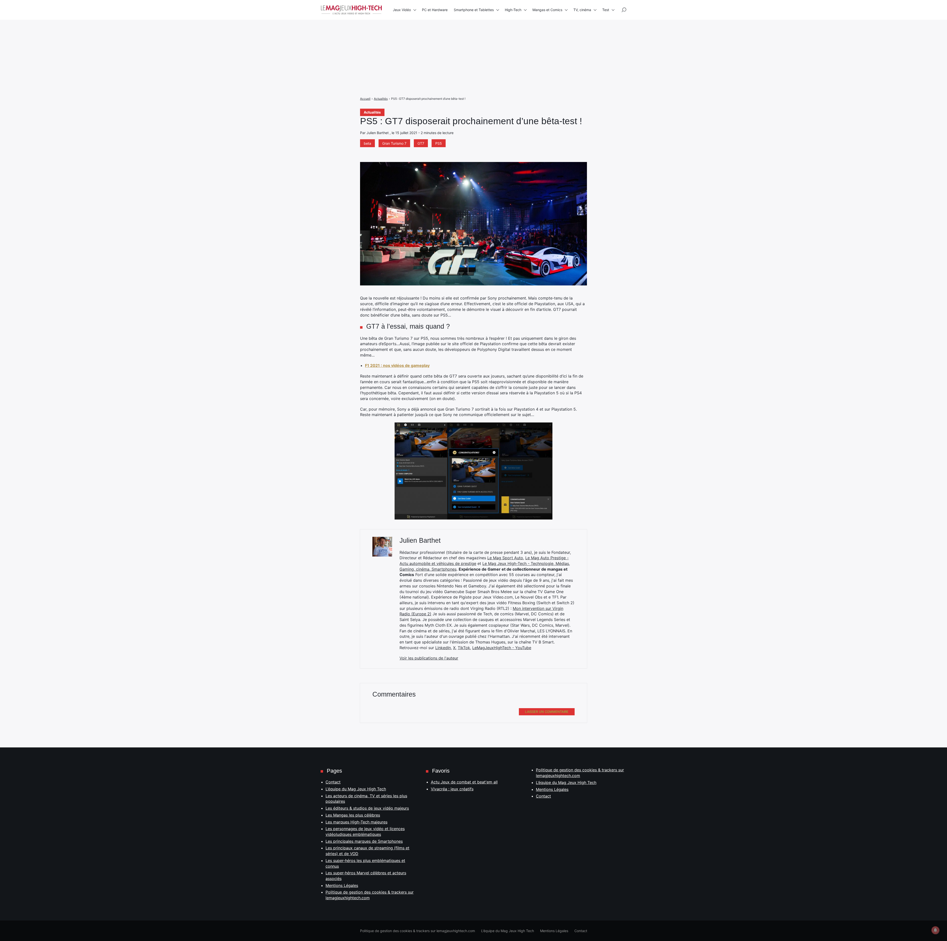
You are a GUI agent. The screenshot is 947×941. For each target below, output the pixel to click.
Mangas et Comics (547, 10)
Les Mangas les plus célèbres (353, 815)
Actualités (372, 112)
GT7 (421, 143)
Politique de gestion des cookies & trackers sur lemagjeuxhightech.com (417, 931)
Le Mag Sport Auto (505, 557)
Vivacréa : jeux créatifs (452, 788)
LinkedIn (443, 647)
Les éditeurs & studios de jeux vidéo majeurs (367, 808)
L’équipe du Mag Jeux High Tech (356, 788)
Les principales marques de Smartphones (364, 841)
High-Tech (513, 10)
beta (367, 143)
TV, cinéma (582, 10)
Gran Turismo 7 (394, 143)
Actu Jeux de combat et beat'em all (464, 782)
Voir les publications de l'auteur (429, 658)
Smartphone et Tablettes (474, 10)
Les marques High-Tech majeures (356, 822)
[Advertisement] (148, 34)
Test (605, 10)
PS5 (438, 143)
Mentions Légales (342, 885)
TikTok (464, 647)
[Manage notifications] (935, 930)
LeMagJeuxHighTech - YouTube (501, 647)
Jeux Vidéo (402, 10)
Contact (333, 782)
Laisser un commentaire (546, 712)
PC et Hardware (435, 10)
